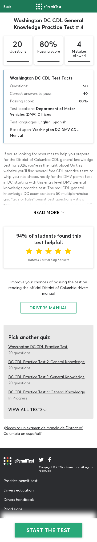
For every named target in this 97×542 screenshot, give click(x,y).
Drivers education (19, 490)
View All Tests (25, 410)
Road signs (13, 509)
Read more (47, 212)
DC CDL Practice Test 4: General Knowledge (46, 392)
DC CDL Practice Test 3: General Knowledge (46, 376)
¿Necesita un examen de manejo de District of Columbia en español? (43, 430)
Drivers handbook (19, 499)
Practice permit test (21, 480)
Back (7, 6)
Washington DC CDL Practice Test (38, 346)
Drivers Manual (48, 308)
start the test (49, 530)
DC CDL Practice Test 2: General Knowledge (46, 361)
